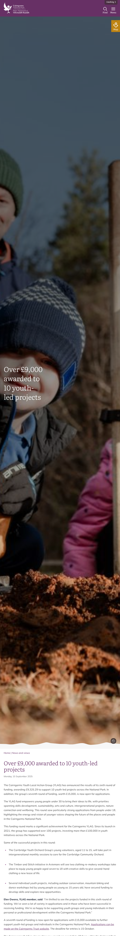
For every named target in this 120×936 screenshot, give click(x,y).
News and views (21, 752)
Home (7, 752)
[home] (16, 7)
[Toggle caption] (113, 741)
